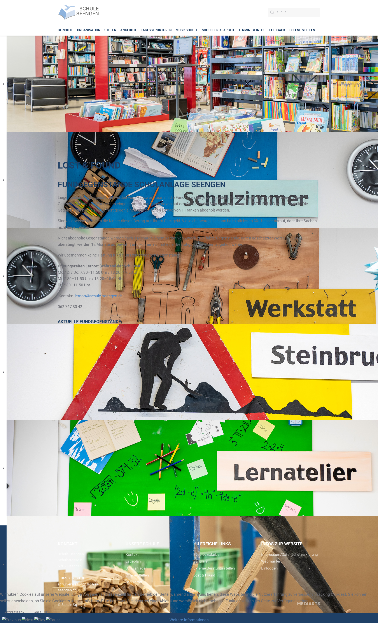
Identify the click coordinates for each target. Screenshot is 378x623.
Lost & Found (204, 575)
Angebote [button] (128, 30)
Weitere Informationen (189, 620)
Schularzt (201, 561)
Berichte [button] (65, 30)
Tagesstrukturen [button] (156, 30)
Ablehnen (42, 612)
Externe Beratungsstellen (214, 568)
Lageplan (133, 561)
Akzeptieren (14, 612)
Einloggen (269, 568)
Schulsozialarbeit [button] (218, 30)
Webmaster (270, 561)
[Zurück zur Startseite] (80, 12)
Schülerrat (134, 582)
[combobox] (294, 12)
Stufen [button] (110, 30)
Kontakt (132, 554)
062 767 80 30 (73, 578)
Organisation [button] (88, 30)
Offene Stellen (302, 30)
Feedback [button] (277, 30)
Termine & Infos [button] (251, 30)
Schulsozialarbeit (207, 554)
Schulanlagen (136, 568)
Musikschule (187, 30)
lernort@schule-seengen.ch (98, 296)
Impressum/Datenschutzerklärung (289, 554)
